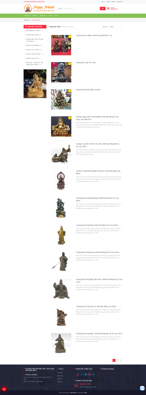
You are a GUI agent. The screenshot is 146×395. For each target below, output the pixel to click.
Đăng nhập (60, 375)
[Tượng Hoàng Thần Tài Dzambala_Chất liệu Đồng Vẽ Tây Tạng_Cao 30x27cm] (61, 126)
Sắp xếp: (105, 26)
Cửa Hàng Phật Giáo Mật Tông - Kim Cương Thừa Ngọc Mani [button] (39, 369)
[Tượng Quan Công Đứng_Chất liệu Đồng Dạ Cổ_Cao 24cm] (61, 262)
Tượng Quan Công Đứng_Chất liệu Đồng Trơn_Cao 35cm (97, 225)
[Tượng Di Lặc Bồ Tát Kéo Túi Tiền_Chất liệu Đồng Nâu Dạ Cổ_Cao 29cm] (61, 154)
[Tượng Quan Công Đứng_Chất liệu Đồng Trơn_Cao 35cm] (61, 235)
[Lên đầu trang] (143, 391)
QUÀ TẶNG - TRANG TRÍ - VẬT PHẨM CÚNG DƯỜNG (34, 63)
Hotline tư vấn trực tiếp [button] (84, 380)
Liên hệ (108, 1)
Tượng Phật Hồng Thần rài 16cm (88, 90)
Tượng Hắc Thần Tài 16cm (86, 63)
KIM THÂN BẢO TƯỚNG (34, 30)
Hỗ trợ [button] (61, 369)
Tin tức (103, 1)
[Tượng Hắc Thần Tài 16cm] (61, 72)
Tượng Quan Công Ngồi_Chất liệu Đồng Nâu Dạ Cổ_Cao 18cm (99, 334)
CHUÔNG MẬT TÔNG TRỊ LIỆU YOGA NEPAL (34, 40)
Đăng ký (59, 378)
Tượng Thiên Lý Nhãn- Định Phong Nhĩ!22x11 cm (94, 35)
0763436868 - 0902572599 (35, 381)
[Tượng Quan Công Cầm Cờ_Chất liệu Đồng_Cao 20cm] (61, 316)
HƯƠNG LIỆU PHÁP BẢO (34, 54)
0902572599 (114, 9)
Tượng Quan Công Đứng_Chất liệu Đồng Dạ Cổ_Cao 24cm (97, 252)
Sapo (85, 392)
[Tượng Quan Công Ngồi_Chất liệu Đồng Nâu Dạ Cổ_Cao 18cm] (61, 343)
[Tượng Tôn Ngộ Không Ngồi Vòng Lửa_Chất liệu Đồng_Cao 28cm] (61, 181)
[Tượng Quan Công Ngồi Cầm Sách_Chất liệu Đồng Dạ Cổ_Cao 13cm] (61, 289)
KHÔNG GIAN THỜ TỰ (33, 58)
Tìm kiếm (59, 372)
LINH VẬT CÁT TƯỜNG (34, 49)
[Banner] (35, 83)
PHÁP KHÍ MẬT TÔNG (33, 35)
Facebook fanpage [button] (107, 369)
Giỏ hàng (59, 381)
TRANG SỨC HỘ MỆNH (34, 45)
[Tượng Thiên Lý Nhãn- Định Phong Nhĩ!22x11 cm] (61, 45)
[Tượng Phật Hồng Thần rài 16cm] (61, 99)
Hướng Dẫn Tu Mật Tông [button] (84, 369)
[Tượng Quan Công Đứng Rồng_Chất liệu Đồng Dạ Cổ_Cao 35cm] (61, 208)
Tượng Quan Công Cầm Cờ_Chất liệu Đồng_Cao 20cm (96, 306)
